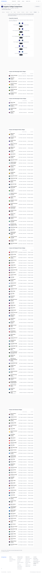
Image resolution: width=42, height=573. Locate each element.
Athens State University (13, 243)
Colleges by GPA (27, 559)
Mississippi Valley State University (19, 36)
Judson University (13, 524)
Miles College (12, 302)
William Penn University (13, 526)
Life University (12, 262)
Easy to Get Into (19, 567)
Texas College (12, 293)
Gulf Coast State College (13, 227)
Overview (3, 12)
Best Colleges (19, 559)
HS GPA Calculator (35, 559)
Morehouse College (13, 254)
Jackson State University (19, 24)
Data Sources (11, 558)
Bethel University (12, 272)
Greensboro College (13, 422)
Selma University (12, 328)
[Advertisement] (4, 26)
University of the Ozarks (13, 312)
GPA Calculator (35, 558)
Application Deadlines (20, 562)
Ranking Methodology (12, 559)
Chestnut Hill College (13, 442)
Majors (15, 12)
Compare (23, 1)
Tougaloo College (26, 24)
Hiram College (12, 487)
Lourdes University (13, 536)
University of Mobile (13, 274)
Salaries (27, 12)
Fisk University (25, 53)
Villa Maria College (13, 533)
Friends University (13, 538)
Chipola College (12, 229)
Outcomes (22, 12)
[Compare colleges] (38, 1)
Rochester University (13, 485)
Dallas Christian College (13, 447)
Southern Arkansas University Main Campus (13, 233)
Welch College (12, 368)
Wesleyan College (12, 480)
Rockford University (13, 518)
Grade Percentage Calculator (35, 563)
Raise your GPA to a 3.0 (36, 561)
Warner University (13, 461)
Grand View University (13, 467)
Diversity (18, 12)
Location (31, 12)
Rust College (19, 47)
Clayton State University (13, 159)
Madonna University (13, 472)
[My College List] (40, 1)
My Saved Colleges (28, 562)
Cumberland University (13, 288)
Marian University (13, 513)
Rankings (19, 1)
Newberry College (13, 440)
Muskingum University (13, 474)
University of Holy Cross (13, 337)
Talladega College (12, 305)
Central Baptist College (13, 343)
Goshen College (12, 459)
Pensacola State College (13, 178)
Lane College (12, 277)
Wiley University (12, 307)
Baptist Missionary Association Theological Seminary (13, 359)
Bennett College (12, 492)
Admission (7, 12)
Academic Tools (28, 1)
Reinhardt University (13, 260)
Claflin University (12, 437)
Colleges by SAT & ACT (28, 558)
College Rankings (19, 558)
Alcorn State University (13, 81)
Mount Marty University (13, 544)
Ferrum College (12, 428)
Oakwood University (13, 267)
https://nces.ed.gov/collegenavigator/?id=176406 (15, 550)
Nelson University (13, 504)
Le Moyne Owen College (13, 269)
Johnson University (13, 469)
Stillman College (12, 291)
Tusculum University (13, 490)
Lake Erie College (12, 531)
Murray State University (13, 175)
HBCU (18, 563)
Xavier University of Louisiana (19, 30)
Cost (11, 12)
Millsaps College (12, 102)
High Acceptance (19, 566)
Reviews (39, 12)
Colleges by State (27, 566)
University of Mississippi (13, 75)
